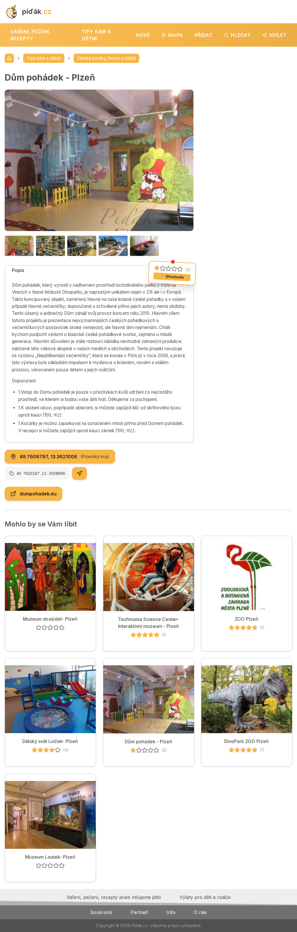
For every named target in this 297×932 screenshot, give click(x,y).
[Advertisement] (247, 108)
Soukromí (101, 912)
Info (170, 912)
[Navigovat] (79, 473)
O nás (200, 912)
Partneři (139, 912)
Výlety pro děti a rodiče (205, 897)
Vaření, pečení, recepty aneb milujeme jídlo (113, 897)
